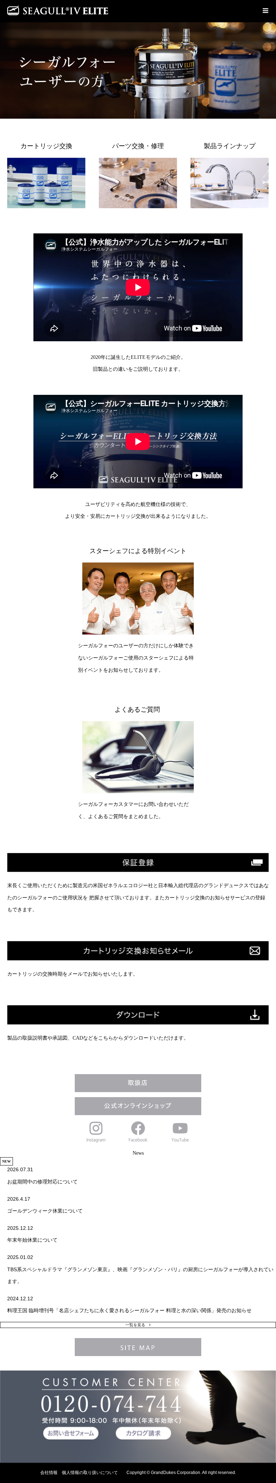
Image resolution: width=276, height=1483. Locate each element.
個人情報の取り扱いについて (90, 1472)
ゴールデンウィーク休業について (45, 1211)
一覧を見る (135, 1325)
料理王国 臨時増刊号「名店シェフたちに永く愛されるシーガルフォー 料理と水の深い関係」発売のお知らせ (129, 1310)
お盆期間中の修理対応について (42, 1182)
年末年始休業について (32, 1240)
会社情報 (49, 1472)
